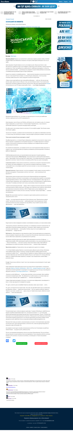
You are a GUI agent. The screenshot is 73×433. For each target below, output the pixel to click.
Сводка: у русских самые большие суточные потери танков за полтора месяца (29, 13)
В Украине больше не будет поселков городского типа (46, 12)
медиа (39, 27)
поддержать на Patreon (41, 343)
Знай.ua (13, 268)
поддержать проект (22, 343)
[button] (34, 16)
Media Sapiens (13, 56)
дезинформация (28, 27)
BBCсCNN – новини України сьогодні (36, 268)
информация (23, 27)
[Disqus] (28, 361)
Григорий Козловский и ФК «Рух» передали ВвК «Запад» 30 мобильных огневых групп (10, 13)
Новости (60, 1)
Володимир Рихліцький (10, 19)
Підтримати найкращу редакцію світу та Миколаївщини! (36, 418)
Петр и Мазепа (5, 1)
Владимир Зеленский (11, 27)
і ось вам (48, 420)
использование (34, 27)
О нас (70, 1)
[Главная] (33, 1)
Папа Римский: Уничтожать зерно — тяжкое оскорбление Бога (65, 12)
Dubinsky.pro (23, 268)
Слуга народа (17, 27)
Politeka (17, 268)
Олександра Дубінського (22, 271)
